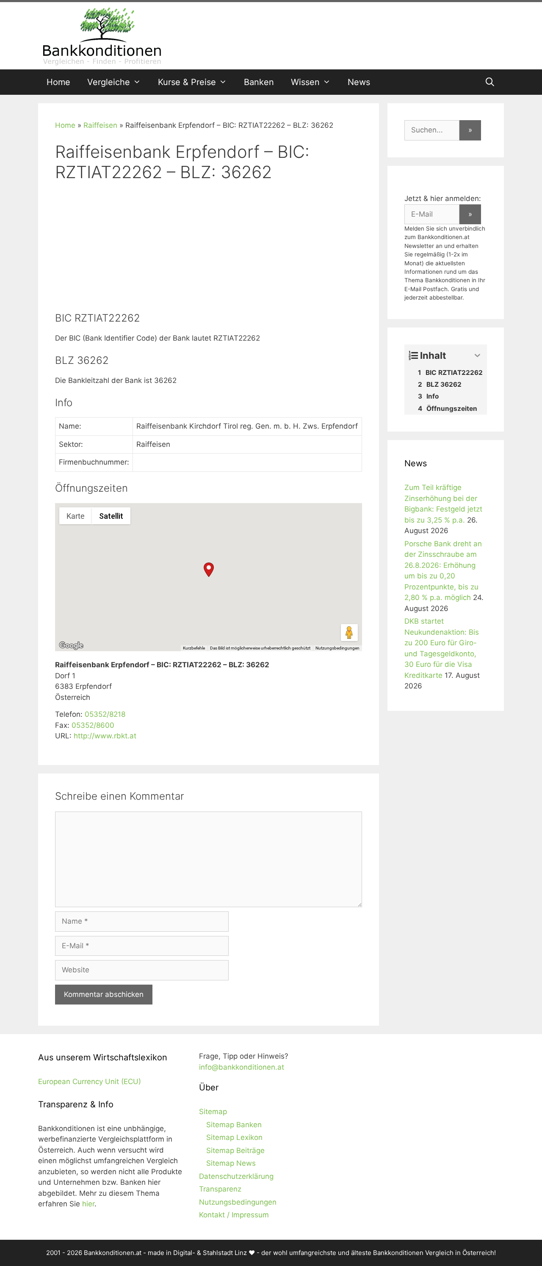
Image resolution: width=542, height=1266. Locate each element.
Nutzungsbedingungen (337, 648)
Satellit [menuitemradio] (111, 516)
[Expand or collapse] (477, 356)
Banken (259, 82)
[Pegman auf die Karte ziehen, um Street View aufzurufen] (349, 632)
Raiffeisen (100, 125)
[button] (209, 569)
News (359, 82)
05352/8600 (93, 725)
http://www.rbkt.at (105, 736)
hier (88, 1204)
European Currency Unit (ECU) (89, 1081)
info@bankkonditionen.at (241, 1067)
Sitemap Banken (234, 1124)
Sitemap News (231, 1163)
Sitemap (213, 1111)
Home (58, 82)
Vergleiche (108, 82)
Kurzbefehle (194, 648)
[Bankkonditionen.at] (101, 35)
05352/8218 (105, 714)
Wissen (305, 82)
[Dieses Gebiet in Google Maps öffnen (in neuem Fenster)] (71, 645)
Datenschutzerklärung (236, 1176)
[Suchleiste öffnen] (490, 82)
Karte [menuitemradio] (75, 516)
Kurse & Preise (187, 82)
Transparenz (220, 1189)
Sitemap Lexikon (234, 1137)
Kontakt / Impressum (234, 1215)
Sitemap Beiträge (235, 1150)
